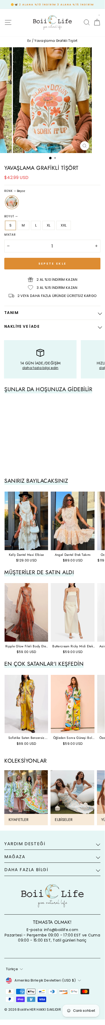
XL (48, 225)
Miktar (10, 235)
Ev (29, 41)
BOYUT (11, 216)
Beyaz (11, 202)
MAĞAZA (15, 857)
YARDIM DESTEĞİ (24, 844)
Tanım (11, 312)
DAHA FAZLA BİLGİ (26, 870)
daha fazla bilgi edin (40, 368)
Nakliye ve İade (21, 326)
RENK (14, 191)
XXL (64, 225)
